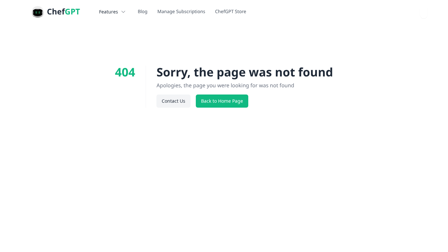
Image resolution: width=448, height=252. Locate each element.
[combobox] (423, 11)
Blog (143, 12)
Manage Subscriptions (181, 12)
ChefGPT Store (230, 12)
